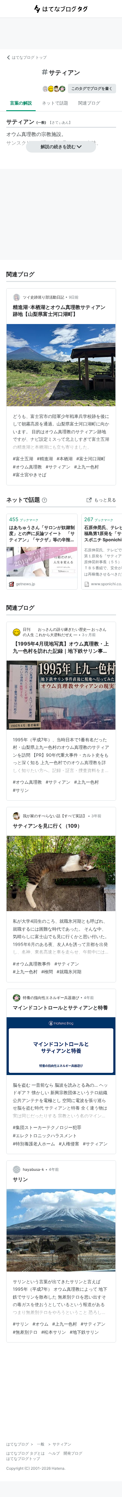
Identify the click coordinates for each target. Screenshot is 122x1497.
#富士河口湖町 (90, 458)
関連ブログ (89, 102)
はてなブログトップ (23, 1458)
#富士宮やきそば (29, 474)
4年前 (89, 997)
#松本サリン (53, 1332)
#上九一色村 (86, 466)
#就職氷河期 (69, 971)
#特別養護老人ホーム (34, 1143)
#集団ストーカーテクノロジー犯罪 (47, 1127)
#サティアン (58, 466)
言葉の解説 (21, 102)
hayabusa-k (33, 1169)
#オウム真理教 (27, 466)
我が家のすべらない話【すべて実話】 (55, 815)
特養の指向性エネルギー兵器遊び (51, 997)
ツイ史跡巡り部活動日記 (43, 297)
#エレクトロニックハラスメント (45, 1135)
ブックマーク (23, 519)
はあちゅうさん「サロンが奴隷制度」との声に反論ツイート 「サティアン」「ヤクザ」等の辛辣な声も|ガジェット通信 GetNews (42, 534)
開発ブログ (73, 1453)
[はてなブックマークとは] (44, 499)
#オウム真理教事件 (32, 963)
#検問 (47, 971)
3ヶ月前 (89, 634)
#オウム (40, 1324)
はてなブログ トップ (29, 57)
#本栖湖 (65, 458)
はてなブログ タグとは (25, 1453)
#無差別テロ (25, 1332)
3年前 (96, 815)
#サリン (21, 790)
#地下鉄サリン (84, 1332)
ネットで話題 (55, 102)
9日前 (74, 297)
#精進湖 (45, 458)
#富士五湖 (23, 458)
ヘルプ (54, 1453)
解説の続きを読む (58, 146)
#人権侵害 (69, 1143)
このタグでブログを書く (92, 88)
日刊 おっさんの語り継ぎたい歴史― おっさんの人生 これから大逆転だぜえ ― (64, 632)
